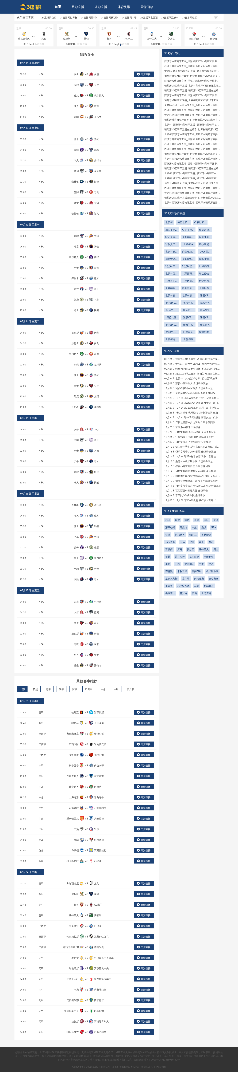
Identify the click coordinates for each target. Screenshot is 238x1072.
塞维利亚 (209, 556)
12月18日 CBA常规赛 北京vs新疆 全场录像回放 (190, 451)
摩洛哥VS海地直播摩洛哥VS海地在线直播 (205, 325)
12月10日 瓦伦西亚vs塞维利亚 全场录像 (186, 490)
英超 (35, 689)
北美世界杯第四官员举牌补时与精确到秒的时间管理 (205, 288)
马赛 (196, 586)
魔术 (211, 542)
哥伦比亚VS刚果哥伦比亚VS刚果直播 (171, 318)
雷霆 (167, 556)
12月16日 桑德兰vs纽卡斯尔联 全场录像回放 (188, 461)
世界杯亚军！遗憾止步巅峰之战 (188, 339)
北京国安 (189, 564)
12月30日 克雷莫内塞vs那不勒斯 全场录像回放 (189, 393)
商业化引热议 (188, 252)
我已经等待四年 (171, 266)
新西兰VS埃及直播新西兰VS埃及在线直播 (188, 325)
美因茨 (169, 586)
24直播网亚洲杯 (170, 17)
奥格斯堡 (213, 578)
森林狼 (169, 571)
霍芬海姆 (180, 556)
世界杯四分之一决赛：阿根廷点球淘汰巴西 (171, 288)
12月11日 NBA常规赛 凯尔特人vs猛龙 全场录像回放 (192, 485)
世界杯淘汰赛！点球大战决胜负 (171, 339)
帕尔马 (193, 534)
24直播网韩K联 (89, 17)
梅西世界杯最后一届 (183, 222)
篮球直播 (101, 6)
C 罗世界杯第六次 (200, 222)
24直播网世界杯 (68, 17)
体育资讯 (124, 6)
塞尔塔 (186, 578)
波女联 (130, 689)
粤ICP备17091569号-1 (143, 1066)
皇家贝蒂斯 (171, 578)
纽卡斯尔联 (212, 571)
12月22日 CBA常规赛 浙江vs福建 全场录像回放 (190, 432)
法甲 (61, 689)
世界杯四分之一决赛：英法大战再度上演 (205, 281)
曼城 (203, 527)
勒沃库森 (170, 542)
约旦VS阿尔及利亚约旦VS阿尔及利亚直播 (171, 332)
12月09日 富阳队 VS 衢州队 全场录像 (184, 495)
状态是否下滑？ (171, 237)
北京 (191, 542)
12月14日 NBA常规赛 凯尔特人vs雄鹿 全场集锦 (190, 471)
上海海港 (206, 593)
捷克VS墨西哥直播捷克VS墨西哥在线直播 (171, 310)
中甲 (116, 689)
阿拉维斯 (199, 578)
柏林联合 (209, 586)
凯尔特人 (180, 534)
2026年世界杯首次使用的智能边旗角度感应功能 (188, 237)
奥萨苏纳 (197, 571)
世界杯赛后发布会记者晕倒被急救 (188, 296)
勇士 (201, 542)
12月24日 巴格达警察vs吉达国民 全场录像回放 (189, 422)
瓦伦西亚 (194, 556)
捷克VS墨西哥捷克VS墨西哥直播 (188, 310)
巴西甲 (89, 689)
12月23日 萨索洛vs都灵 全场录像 (182, 427)
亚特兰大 (204, 549)
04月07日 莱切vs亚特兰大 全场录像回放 (186, 383)
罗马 (179, 549)
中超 (103, 689)
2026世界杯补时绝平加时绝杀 (205, 252)
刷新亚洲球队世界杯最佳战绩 (205, 259)
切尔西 (190, 549)
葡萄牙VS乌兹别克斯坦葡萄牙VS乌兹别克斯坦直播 (205, 310)
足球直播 (78, 6)
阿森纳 (183, 527)
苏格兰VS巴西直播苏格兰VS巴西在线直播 (205, 303)
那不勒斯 (170, 527)
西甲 (167, 520)
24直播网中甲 (129, 17)
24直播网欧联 (189, 17)
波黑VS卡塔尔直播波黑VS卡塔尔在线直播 (188, 318)
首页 (58, 6)
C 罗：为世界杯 (188, 230)
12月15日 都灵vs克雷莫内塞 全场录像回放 (187, 466)
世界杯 (169, 222)
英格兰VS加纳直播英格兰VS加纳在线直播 (188, 303)
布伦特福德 (183, 586)
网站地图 (161, 1066)
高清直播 (146, 74)
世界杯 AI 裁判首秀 (188, 244)
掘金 (215, 549)
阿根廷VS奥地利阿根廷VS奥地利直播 (171, 303)
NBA (41, 74)
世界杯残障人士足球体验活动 (205, 266)
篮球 (167, 534)
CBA (182, 542)
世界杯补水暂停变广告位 (171, 252)
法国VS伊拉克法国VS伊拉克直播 (205, 296)
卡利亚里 (182, 571)
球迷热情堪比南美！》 (205, 274)
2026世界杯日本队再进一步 (188, 259)
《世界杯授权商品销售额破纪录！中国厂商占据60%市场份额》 (171, 281)
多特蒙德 (206, 534)
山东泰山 (170, 593)
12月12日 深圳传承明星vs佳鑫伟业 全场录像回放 (191, 480)
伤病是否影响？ (205, 230)
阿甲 (74, 689)
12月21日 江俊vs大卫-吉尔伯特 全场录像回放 (189, 437)
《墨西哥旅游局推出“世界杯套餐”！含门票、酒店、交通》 (188, 281)
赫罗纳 (183, 593)
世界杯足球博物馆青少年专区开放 (171, 274)
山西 (177, 564)
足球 (177, 520)
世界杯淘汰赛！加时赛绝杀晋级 (205, 332)
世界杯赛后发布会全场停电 (171, 296)
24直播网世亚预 (149, 17)
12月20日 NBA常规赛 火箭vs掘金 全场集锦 (187, 441)
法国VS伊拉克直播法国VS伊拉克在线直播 (205, 318)
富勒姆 (169, 549)
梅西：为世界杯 (171, 230)
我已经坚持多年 (188, 266)
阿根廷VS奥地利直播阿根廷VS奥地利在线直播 (171, 325)
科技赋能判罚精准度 (205, 244)
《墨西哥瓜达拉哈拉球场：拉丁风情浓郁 (188, 274)
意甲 (48, 689)
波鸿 (194, 593)
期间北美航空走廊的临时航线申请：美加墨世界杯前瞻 (205, 237)
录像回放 (147, 6)
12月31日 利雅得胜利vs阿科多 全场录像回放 (188, 388)
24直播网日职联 (109, 17)
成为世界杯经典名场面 (171, 259)
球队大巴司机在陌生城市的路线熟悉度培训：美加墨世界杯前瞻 (171, 244)
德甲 (206, 520)
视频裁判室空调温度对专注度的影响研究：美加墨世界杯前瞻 (188, 288)
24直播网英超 (48, 17)
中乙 (211, 564)
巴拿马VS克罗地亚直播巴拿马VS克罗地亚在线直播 (188, 332)
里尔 (167, 564)
